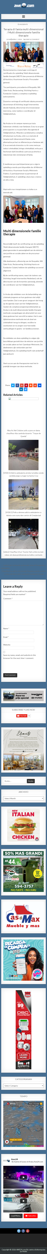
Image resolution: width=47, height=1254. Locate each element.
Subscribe (32, 1216)
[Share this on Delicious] (25, 389)
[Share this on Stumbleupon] (35, 385)
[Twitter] (18, 1231)
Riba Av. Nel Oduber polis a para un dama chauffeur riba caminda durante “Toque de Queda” (23, 433)
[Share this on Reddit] (31, 385)
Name (6, 628)
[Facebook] (23, 1231)
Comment (8, 598)
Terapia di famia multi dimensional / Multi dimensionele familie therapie (23, 32)
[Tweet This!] (13, 385)
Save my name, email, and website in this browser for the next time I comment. (19, 656)
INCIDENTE (24, 24)
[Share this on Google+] (22, 385)
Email (6, 637)
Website (6, 645)
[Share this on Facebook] (17, 385)
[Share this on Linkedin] (21, 389)
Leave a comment (32, 39)
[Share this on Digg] (39, 385)
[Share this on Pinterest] (26, 385)
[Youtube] (27, 1231)
